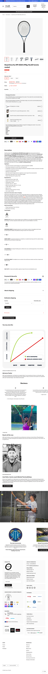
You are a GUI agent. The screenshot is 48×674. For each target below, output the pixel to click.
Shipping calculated (18, 83)
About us (28, 644)
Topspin (7, 134)
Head (5, 72)
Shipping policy (29, 652)
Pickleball (4, 648)
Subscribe (8, 585)
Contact (27, 646)
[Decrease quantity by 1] (10, 89)
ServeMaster (29, 619)
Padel (3, 646)
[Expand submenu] (3, 6)
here (15, 124)
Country (6, 300)
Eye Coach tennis (30, 616)
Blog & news (28, 648)
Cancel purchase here (30, 657)
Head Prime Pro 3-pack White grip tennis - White (19, 110)
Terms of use (28, 654)
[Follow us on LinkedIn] (35, 588)
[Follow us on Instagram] (30, 588)
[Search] (28, 6)
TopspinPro (29, 618)
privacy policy (10, 587)
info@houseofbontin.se (33, 565)
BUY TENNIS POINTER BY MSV (24, 509)
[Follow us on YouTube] (32, 588)
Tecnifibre (8, 130)
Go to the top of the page (9, 317)
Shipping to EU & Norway (15, 0)
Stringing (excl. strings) (14, 106)
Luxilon (7, 127)
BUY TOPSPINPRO (7, 485)
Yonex (7, 131)
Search (27, 650)
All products (8, 14)
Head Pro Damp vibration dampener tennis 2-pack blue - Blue (22, 115)
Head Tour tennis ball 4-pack (16, 119)
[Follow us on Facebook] (27, 588)
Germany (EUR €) (13, 665)
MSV (7, 132)
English (4, 665)
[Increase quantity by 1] (17, 89)
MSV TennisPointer (30, 623)
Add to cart (14, 138)
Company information (30, 659)
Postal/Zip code (37, 300)
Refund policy (7, 312)
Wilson (7, 128)
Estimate (8, 307)
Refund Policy (29, 656)
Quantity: (6, 89)
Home (3, 14)
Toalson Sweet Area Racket (32, 621)
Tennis (3, 644)
